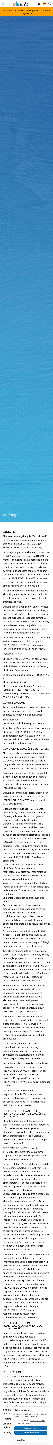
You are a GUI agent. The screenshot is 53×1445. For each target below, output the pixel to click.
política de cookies (37, 1420)
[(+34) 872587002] (39, 3)
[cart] (49, 3)
